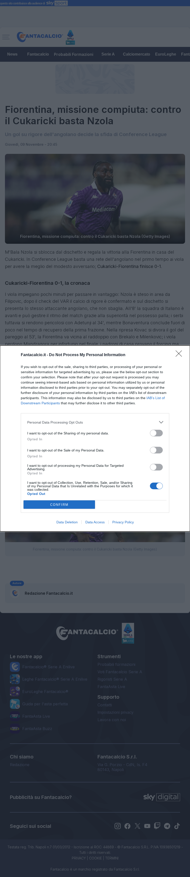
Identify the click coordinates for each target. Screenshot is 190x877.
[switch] (156, 433)
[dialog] (95, 438)
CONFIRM (59, 505)
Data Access (95, 522)
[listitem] (95, 422)
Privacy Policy (123, 522)
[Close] (180, 355)
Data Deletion (67, 522)
